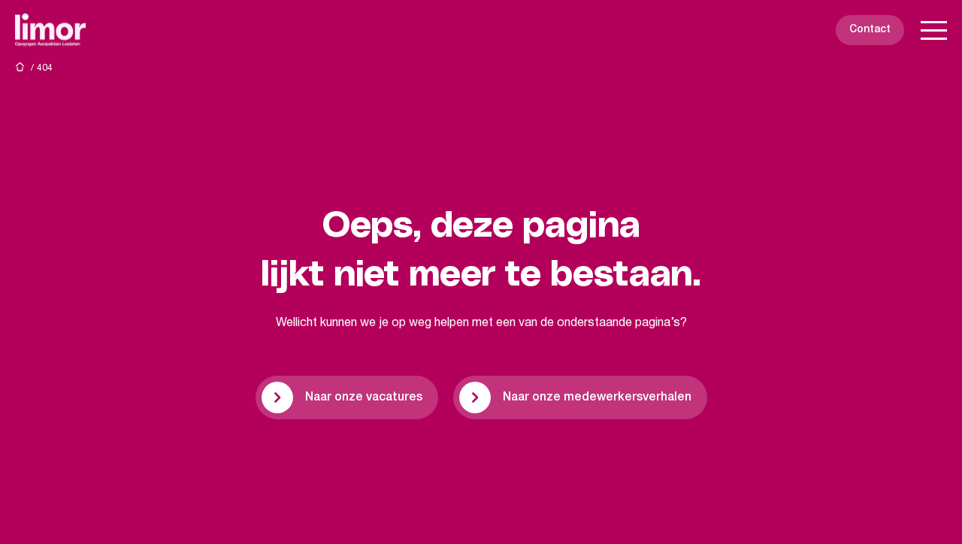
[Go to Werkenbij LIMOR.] (19, 66)
